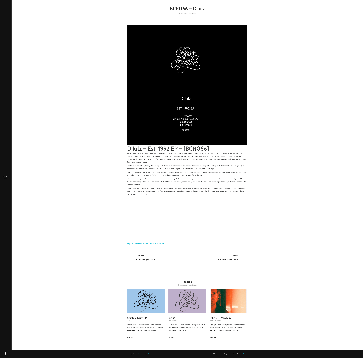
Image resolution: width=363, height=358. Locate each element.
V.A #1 (171, 318)
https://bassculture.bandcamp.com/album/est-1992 (146, 244)
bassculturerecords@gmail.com (143, 354)
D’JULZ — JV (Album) (221, 318)
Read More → (132, 330)
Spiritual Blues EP (137, 318)
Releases (192, 13)
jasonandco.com (243, 354)
